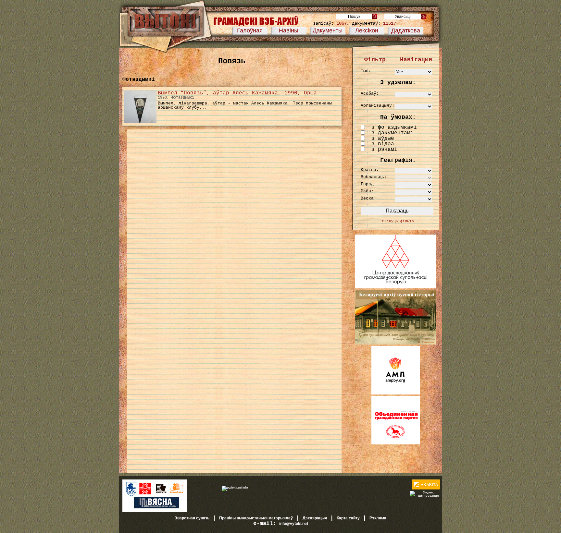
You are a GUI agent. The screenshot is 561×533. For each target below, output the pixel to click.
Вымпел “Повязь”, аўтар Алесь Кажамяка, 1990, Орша (237, 93)
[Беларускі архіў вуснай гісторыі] (395, 343)
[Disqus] (234, 217)
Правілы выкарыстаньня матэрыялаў (256, 518)
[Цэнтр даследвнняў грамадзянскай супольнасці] (395, 287)
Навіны (288, 30)
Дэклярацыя (315, 518)
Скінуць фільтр (398, 221)
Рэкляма (377, 518)
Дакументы (328, 30)
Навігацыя (416, 59)
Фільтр (375, 59)
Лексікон (366, 30)
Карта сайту (348, 518)
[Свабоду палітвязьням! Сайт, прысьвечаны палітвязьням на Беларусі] (235, 487)
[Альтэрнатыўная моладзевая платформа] (395, 393)
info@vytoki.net (293, 523)
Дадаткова (405, 30)
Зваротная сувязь (192, 518)
